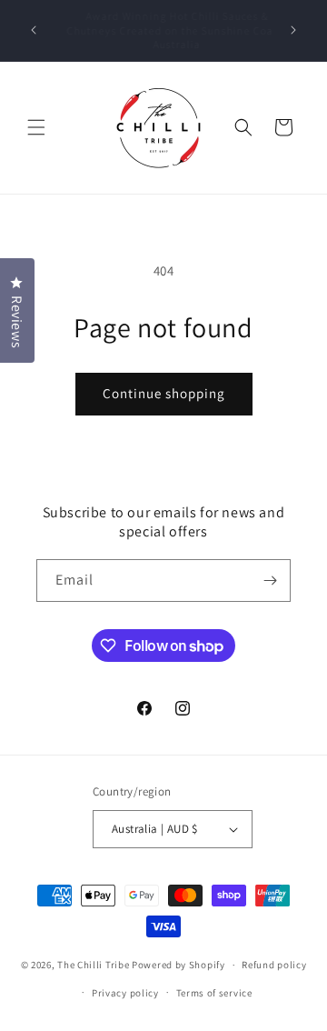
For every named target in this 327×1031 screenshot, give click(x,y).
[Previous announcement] (34, 30)
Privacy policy (125, 992)
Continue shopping (164, 393)
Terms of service (214, 992)
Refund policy (274, 964)
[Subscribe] (270, 580)
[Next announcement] (293, 30)
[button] (36, 127)
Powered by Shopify (178, 964)
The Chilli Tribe (94, 964)
